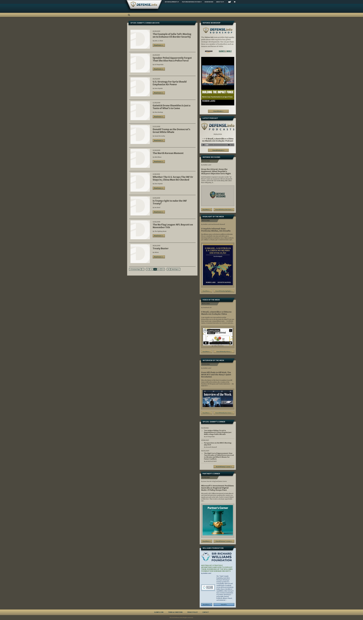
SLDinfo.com (158, 612)
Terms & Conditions (175, 612)
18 (168, 269)
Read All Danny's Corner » (224, 466)
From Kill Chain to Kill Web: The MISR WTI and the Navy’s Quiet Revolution (216, 374)
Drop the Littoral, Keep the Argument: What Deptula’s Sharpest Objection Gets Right (216, 171)
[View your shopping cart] (235, 2)
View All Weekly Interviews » (224, 413)
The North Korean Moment (168, 153)
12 (151, 269)
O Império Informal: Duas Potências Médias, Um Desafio (216, 229)
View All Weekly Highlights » (224, 291)
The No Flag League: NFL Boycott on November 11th (173, 226)
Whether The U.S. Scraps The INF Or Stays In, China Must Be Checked (173, 178)
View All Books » (218, 111)
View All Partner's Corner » (224, 541)
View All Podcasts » (218, 150)
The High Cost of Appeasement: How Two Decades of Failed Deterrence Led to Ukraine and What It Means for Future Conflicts (219, 456)
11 (147, 269)
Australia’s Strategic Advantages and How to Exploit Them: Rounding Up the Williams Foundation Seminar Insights (217, 568)
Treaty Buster (161, 248)
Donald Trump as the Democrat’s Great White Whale (171, 131)
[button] (203, 81)
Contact (205, 612)
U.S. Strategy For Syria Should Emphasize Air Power (170, 83)
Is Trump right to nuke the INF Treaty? (170, 202)
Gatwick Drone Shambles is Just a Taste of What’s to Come (171, 107)
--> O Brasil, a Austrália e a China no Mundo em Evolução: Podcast (217, 139)
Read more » (158, 45)
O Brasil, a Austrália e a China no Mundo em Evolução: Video (216, 313)
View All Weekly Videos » (224, 351)
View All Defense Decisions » (224, 209)
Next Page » (175, 269)
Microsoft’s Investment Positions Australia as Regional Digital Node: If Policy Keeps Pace (217, 487)
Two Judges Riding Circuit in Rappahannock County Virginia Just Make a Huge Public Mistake (217, 432)
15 (163, 269)
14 (159, 269)
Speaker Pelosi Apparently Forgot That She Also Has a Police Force (172, 59)
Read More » (207, 209)
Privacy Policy (192, 612)
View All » (224, 604)
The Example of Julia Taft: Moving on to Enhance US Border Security (172, 35)
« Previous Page (135, 269)
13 (155, 269)
